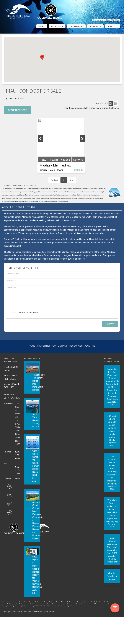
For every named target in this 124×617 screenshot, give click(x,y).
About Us (112, 26)
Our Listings (76, 26)
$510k (76, 159)
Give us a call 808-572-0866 (107, 20)
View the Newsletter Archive (112, 576)
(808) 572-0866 (17, 455)
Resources (95, 26)
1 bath (54, 159)
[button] (42, 57)
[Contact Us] (114, 607)
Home (42, 26)
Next (71, 180)
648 (65, 159)
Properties (57, 26)
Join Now (110, 324)
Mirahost (50, 611)
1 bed (43, 159)
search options (17, 109)
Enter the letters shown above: (23, 312)
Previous (54, 180)
